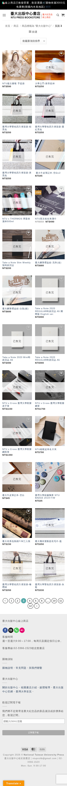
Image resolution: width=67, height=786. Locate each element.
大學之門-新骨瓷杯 (45, 83)
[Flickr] (22, 630)
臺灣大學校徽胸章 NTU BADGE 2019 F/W (47, 496)
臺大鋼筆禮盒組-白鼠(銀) (15, 308)
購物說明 (7, 668)
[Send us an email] (10, 630)
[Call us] (16, 630)
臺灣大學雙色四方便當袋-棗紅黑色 (49, 128)
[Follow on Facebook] (5, 630)
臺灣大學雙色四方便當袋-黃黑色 (16, 174)
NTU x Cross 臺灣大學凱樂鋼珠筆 (17, 450)
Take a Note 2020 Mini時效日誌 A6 (16, 358)
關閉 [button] (48, 6)
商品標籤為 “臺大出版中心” (36, 26)
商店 (16, 26)
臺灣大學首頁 (24, 691)
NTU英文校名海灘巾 (46, 219)
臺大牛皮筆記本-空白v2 (48, 173)
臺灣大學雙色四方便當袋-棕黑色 (16, 128)
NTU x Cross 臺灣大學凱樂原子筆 (17, 404)
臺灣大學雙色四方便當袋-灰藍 (49, 585)
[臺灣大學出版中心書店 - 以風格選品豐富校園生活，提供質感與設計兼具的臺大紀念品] (31, 15)
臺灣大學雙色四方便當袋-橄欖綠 (16, 585)
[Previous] (5, 600)
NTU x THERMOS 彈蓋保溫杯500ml (16, 220)
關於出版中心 (10, 687)
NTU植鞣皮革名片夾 (46, 449)
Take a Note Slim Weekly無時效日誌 (16, 264)
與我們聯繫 (35, 668)
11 (60, 600)
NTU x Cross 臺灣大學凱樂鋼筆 (50, 404)
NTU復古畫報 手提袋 (13, 83)
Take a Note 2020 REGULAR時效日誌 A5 (47, 358)
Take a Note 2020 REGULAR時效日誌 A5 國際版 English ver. (49, 311)
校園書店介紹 (29, 687)
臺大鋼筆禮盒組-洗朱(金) (48, 262)
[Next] (36, 606)
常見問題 (21, 668)
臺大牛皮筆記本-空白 (13, 495)
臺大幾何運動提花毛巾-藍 (48, 541)
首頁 (7, 26)
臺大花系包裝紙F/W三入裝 (16, 541)
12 (30, 606)
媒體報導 (45, 687)
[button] (4, 15)
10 (54, 600)
